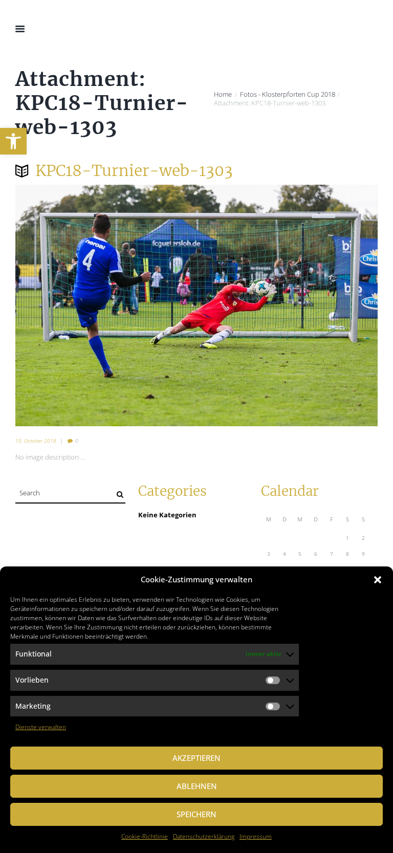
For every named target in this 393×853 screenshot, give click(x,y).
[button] (13, 141)
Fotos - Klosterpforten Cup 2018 (287, 94)
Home (223, 94)
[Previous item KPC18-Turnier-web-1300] (105, 305)
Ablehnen (197, 786)
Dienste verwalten (40, 727)
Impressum (255, 836)
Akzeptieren (196, 758)
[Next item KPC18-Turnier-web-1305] (287, 305)
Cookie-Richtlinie (144, 836)
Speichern (196, 814)
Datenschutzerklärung (203, 836)
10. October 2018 (35, 440)
